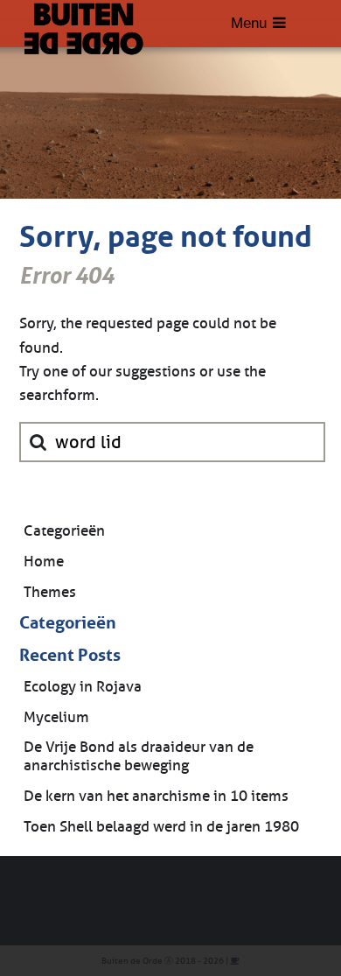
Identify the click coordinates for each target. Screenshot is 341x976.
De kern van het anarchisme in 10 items (156, 796)
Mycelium (56, 717)
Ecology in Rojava (83, 687)
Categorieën (64, 531)
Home (44, 561)
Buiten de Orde (132, 960)
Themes (50, 592)
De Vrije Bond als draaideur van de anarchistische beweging (139, 756)
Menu (249, 23)
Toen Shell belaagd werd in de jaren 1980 (161, 827)
